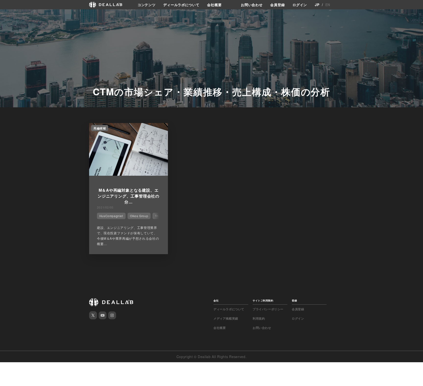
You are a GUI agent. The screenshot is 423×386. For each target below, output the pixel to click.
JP (317, 4)
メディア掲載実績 (225, 318)
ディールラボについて (181, 4)
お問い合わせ (251, 4)
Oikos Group (139, 216)
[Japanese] (17, 15)
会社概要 (214, 4)
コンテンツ (147, 4)
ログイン (300, 4)
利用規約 (259, 318)
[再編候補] (128, 174)
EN (327, 4)
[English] (9, 15)
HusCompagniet (111, 216)
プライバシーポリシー (268, 309)
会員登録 (277, 4)
